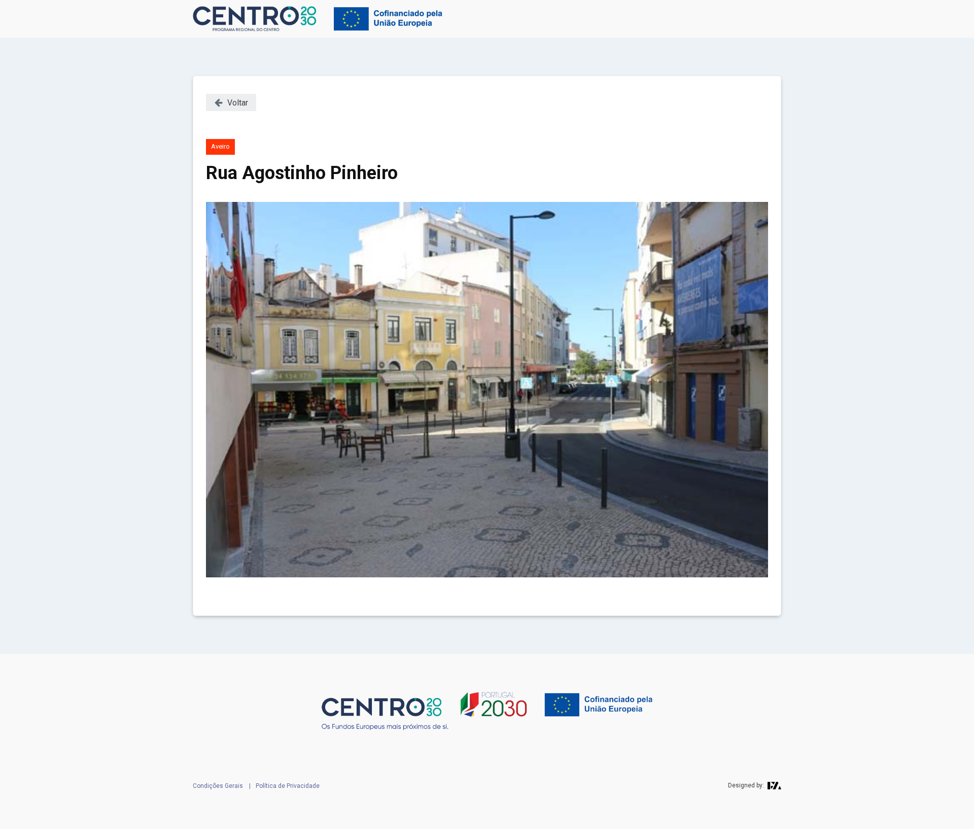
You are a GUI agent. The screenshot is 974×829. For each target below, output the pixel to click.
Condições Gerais (218, 786)
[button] (231, 102)
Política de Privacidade (288, 786)
